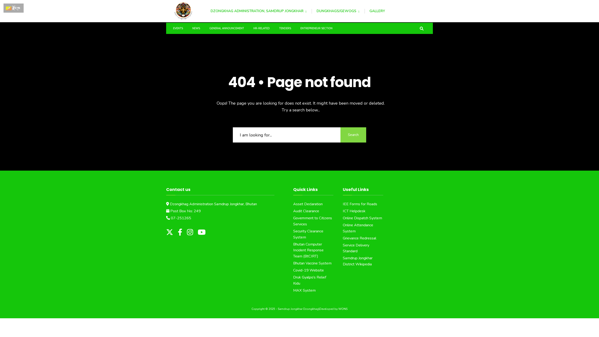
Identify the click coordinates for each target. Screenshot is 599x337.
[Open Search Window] (421, 28)
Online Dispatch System (362, 218)
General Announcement (226, 28)
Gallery (377, 11)
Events (178, 28)
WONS (342, 309)
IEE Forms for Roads (360, 204)
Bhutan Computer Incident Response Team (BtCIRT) (308, 250)
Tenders (285, 28)
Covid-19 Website (308, 270)
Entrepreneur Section (316, 28)
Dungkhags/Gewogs (336, 11)
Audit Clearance (306, 211)
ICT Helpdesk (354, 211)
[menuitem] (261, 10)
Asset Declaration (308, 204)
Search (353, 134)
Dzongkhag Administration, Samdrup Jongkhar (257, 11)
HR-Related (261, 28)
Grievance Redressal (359, 238)
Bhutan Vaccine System (312, 263)
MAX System (304, 290)
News (196, 28)
